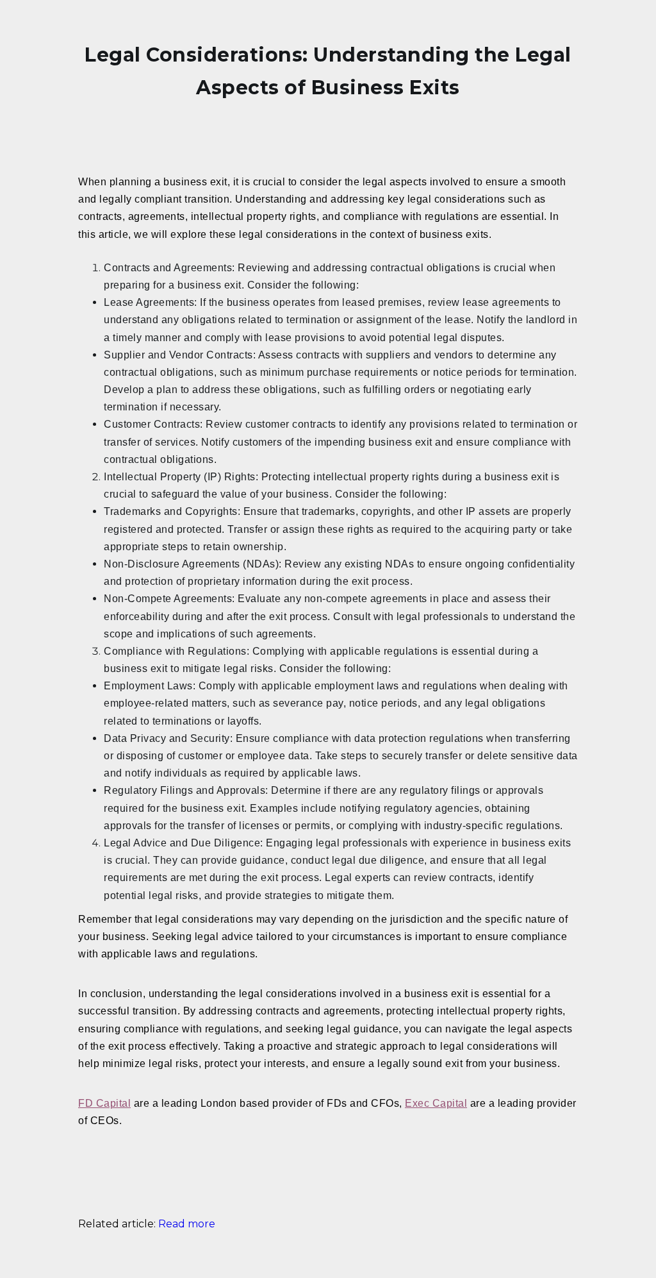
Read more (186, 1224)
